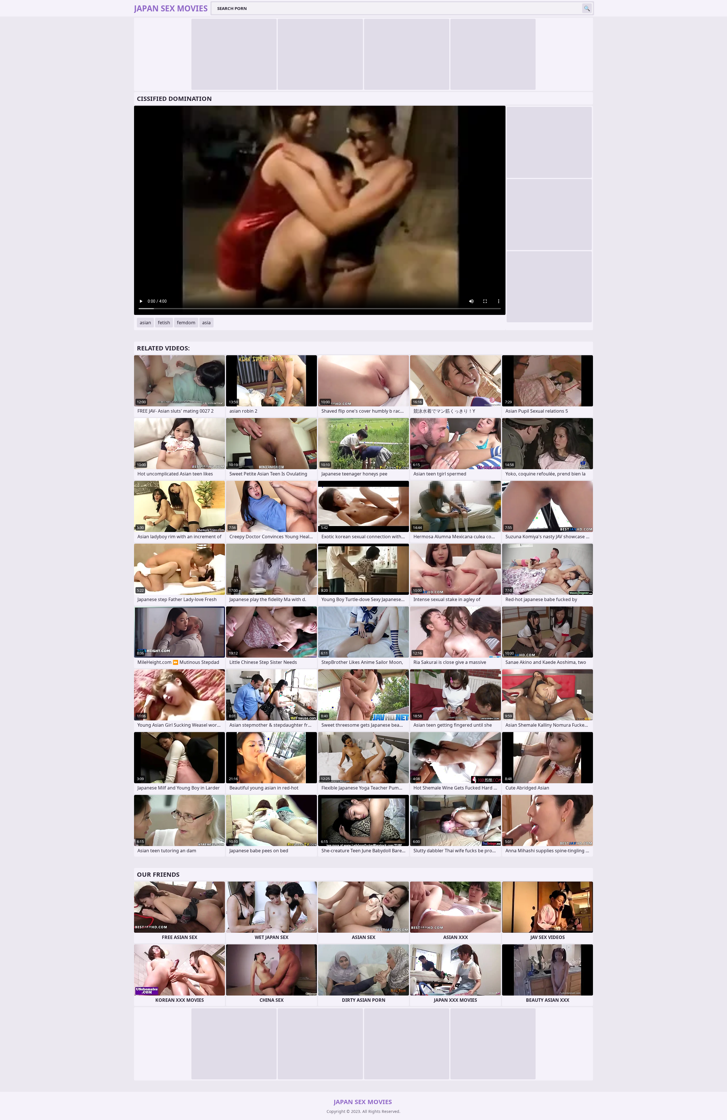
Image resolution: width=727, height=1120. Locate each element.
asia (206, 322)
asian (145, 322)
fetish (164, 322)
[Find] (587, 8)
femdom (186, 322)
